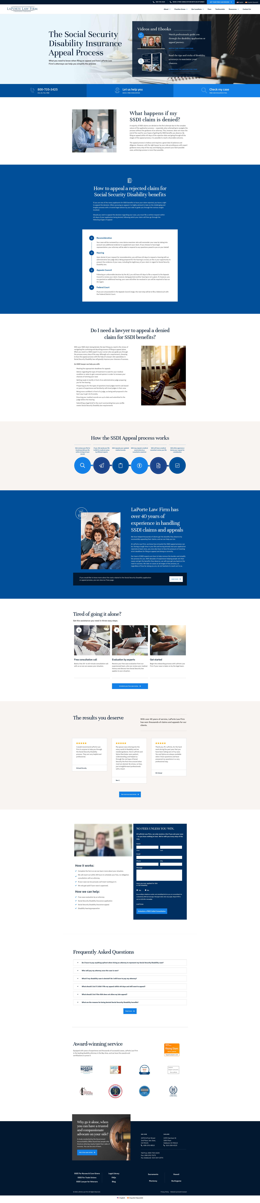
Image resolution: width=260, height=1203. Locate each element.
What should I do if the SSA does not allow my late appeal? (104, 994)
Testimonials (220, 9)
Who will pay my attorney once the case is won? (100, 971)
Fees (209, 9)
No (148, 890)
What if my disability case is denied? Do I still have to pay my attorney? (109, 978)
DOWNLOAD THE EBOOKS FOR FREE (183, 69)
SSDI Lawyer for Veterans (87, 1181)
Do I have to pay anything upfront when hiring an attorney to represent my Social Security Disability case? (123, 963)
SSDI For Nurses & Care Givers (87, 1173)
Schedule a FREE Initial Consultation (152, 911)
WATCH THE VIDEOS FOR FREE (181, 48)
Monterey (153, 1181)
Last (161, 850)
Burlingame (176, 1181)
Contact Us (247, 9)
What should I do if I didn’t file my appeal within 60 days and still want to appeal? (113, 986)
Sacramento (153, 1174)
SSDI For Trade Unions (87, 1177)
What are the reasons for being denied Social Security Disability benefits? (110, 1002)
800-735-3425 (48, 89)
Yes (140, 890)
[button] (130, 962)
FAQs (114, 1177)
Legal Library (113, 1173)
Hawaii (176, 1174)
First (137, 850)
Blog (114, 1181)
